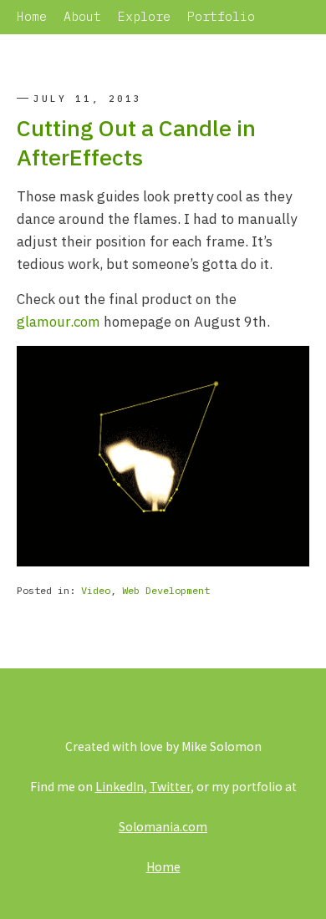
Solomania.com (163, 826)
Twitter (170, 786)
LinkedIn (119, 786)
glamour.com (58, 321)
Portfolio (221, 16)
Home (32, 16)
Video (95, 590)
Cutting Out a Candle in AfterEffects (136, 142)
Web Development (166, 590)
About (82, 16)
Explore (144, 16)
